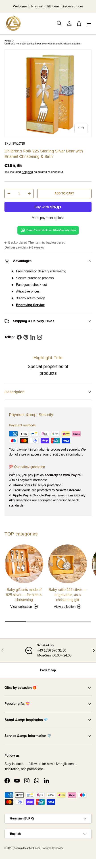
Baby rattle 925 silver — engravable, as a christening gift (67, 595)
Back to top (48, 670)
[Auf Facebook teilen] (19, 337)
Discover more (72, 6)
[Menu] (89, 24)
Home (7, 40)
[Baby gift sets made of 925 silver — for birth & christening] (24, 563)
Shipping (27, 172)
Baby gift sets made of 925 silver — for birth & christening (24, 595)
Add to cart (64, 193)
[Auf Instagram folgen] (39, 337)
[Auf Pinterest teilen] (25, 337)
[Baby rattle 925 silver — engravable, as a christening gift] (67, 563)
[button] (79, 24)
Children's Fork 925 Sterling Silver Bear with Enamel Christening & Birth (42, 43)
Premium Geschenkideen (26, 848)
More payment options (48, 218)
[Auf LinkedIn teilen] (32, 337)
